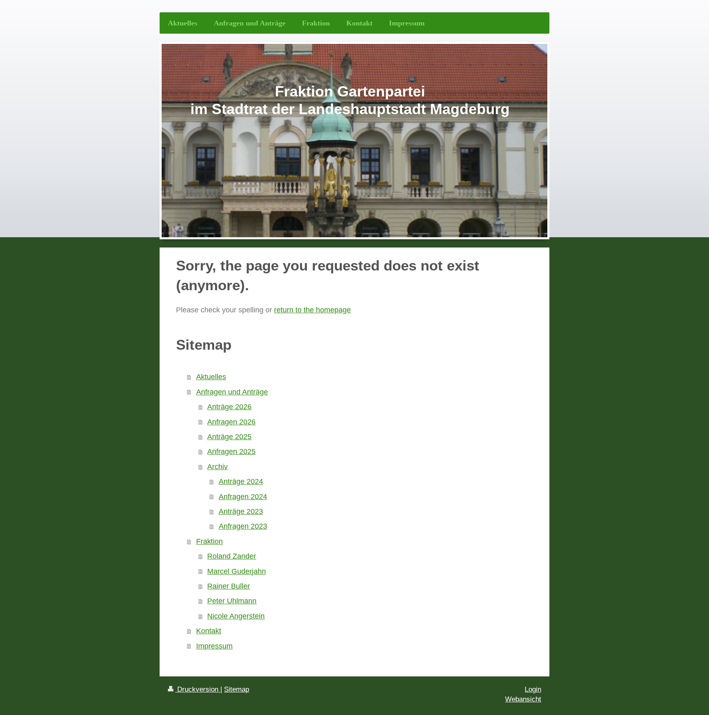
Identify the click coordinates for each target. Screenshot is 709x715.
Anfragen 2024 (243, 497)
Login (533, 689)
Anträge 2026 (229, 407)
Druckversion (197, 689)
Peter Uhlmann (231, 601)
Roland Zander (231, 556)
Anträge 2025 (229, 437)
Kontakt (208, 631)
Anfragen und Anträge (232, 392)
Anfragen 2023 (243, 526)
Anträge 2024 (241, 481)
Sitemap (236, 689)
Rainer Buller (228, 586)
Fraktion (209, 541)
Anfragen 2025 (231, 451)
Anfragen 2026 (231, 422)
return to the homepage (312, 310)
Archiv (217, 467)
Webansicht (523, 699)
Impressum (214, 646)
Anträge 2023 (241, 511)
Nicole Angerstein (236, 616)
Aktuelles (211, 377)
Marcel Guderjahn (236, 571)
